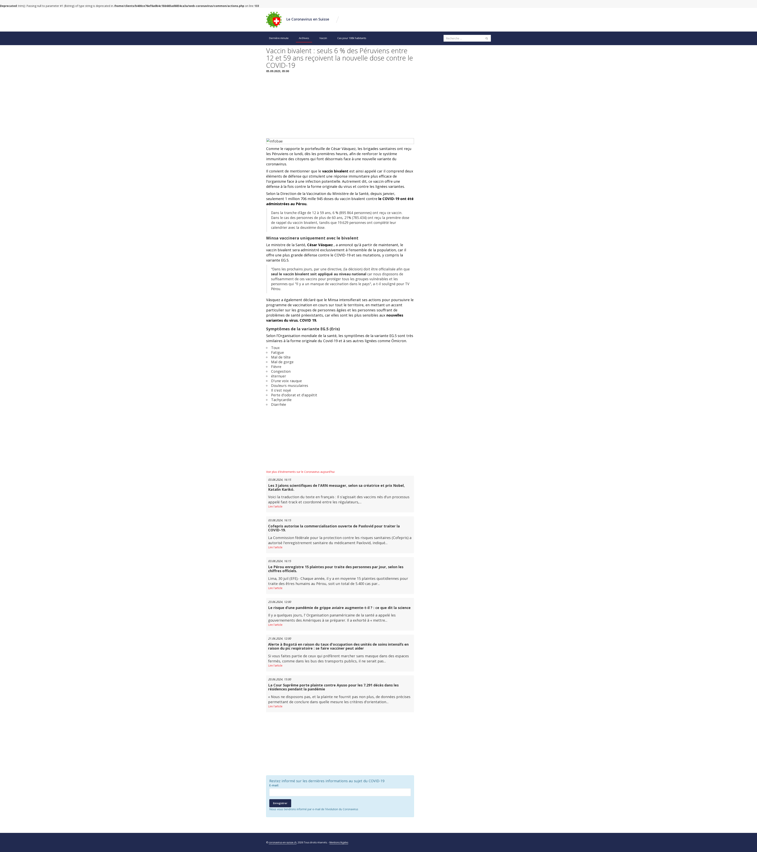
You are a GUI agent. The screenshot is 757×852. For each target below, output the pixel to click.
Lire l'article (275, 506)
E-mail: (274, 785)
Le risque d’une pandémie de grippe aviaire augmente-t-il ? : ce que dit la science (339, 607)
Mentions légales (338, 842)
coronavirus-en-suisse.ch (282, 842)
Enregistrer (280, 803)
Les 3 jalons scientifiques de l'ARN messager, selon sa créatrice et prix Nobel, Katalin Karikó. (336, 487)
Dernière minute (279, 38)
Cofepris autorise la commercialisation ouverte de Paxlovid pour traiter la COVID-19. (334, 528)
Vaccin (323, 38)
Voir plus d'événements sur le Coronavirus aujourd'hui (300, 472)
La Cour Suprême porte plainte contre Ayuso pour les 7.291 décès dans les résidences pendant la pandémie (333, 687)
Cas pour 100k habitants (351, 38)
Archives (304, 38)
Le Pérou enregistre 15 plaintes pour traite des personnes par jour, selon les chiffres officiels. (335, 568)
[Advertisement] (340, 104)
